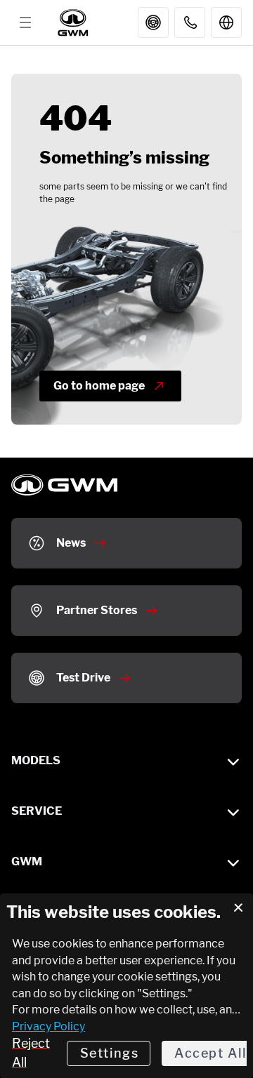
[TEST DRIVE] (153, 22)
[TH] (226, 22)
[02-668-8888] (189, 22)
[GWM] (74, 22)
